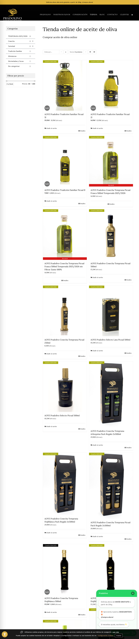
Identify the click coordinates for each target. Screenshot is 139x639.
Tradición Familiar (19, 51)
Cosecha (20, 41)
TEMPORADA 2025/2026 (19, 36)
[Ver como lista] (94, 52)
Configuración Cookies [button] (105, 635)
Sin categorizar (19, 66)
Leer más (115, 632)
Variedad (20, 46)
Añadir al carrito (51, 128)
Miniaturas (19, 56)
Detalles (82, 131)
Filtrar (10, 84)
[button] (133, 593)
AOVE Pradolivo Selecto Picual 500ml (62, 415)
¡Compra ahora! (87, 2)
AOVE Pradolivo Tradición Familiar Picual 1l (64, 190)
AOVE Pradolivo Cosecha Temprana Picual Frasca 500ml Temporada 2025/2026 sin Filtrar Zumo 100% (64, 266)
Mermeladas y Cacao (19, 61)
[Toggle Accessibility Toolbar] (5, 634)
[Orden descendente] (66, 52)
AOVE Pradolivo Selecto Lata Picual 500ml (110, 339)
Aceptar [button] (118, 635)
